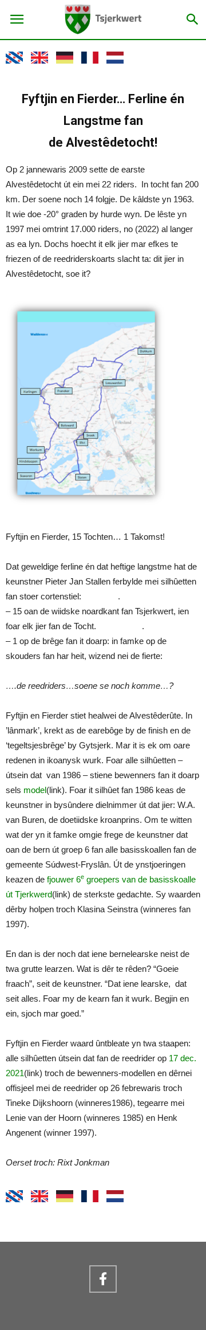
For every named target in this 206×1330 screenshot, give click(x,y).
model (34, 790)
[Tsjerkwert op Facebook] (103, 1279)
